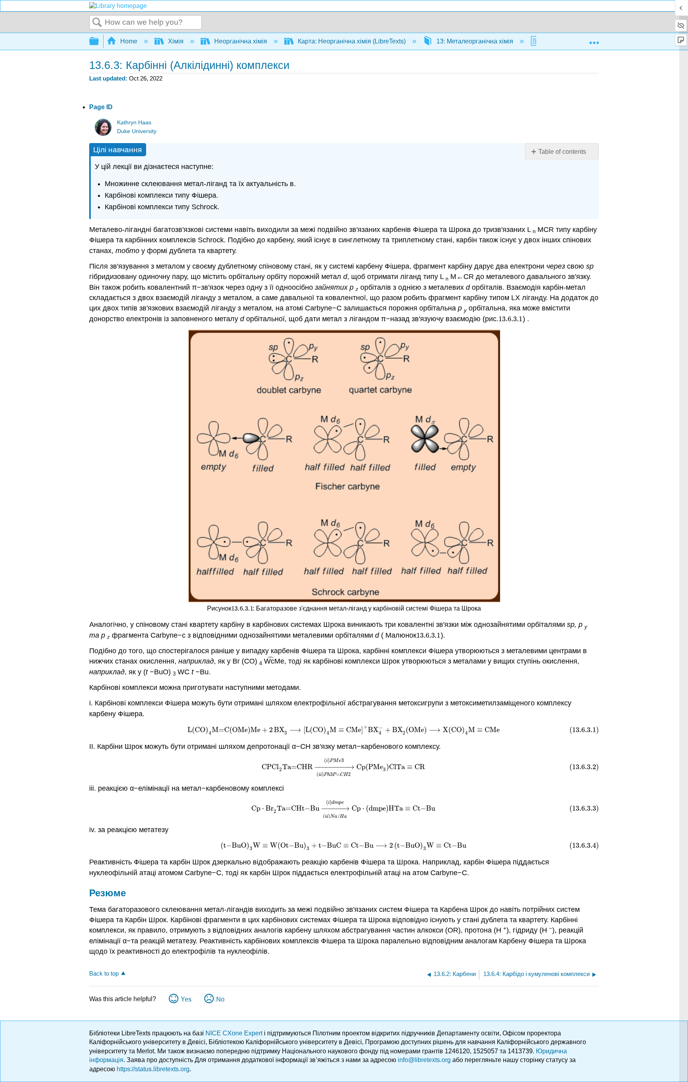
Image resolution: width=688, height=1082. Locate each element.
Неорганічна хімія (241, 41)
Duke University (136, 131)
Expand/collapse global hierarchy (99, 41)
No (220, 999)
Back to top (104, 973)
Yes (186, 999)
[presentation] (510, 319)
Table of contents (562, 151)
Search (97, 22)
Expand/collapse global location (594, 39)
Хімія (175, 41)
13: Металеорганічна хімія (475, 41)
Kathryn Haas (134, 123)
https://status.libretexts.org (153, 1069)
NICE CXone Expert (234, 1033)
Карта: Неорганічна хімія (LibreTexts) (351, 41)
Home (129, 41)
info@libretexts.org (424, 1059)
